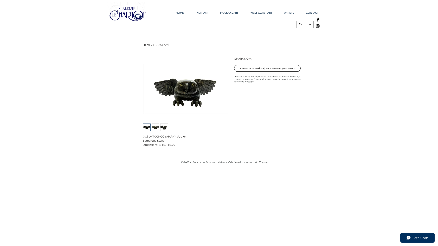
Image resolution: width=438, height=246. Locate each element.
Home (147, 44)
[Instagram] (317, 26)
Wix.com (264, 161)
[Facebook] (317, 19)
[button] (267, 68)
